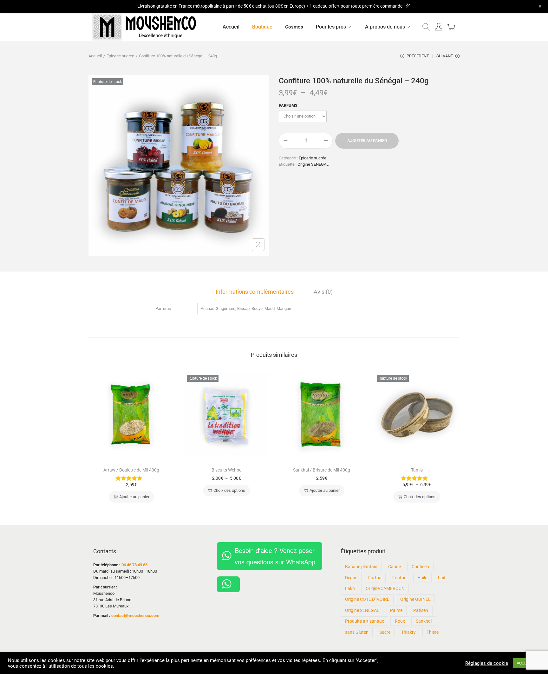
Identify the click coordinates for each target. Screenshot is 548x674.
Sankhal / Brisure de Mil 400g (321, 469)
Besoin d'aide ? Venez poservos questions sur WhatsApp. (276, 556)
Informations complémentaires (255, 292)
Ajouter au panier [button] (134, 496)
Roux (400, 621)
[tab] (255, 292)
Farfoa (375, 577)
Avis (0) (323, 292)
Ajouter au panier (367, 140)
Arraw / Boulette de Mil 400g (131, 469)
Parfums (288, 105)
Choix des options (229, 490)
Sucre (384, 632)
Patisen (420, 610)
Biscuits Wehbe (226, 469)
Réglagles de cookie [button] (486, 663)
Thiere (433, 632)
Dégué (351, 577)
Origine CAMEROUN (385, 588)
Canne (394, 566)
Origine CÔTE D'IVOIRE (367, 599)
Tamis (417, 469)
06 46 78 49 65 (134, 564)
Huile (422, 577)
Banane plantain (361, 566)
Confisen (420, 566)
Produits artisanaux (364, 621)
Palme (396, 610)
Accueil (95, 56)
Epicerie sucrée (120, 56)
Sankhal (424, 621)
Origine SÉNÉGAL (313, 164)
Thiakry (408, 632)
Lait (442, 577)
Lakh (350, 588)
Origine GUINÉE (415, 599)
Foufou (399, 577)
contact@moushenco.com (135, 615)
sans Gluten (357, 632)
